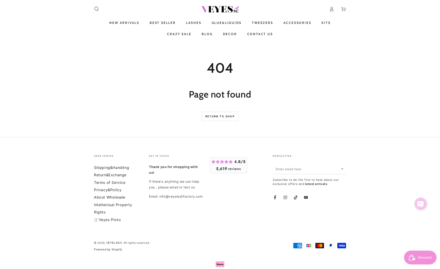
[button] (96, 9)
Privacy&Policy (107, 190)
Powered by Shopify (108, 249)
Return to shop (220, 116)
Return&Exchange (110, 175)
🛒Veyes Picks (107, 219)
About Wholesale (109, 197)
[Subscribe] (343, 169)
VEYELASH (114, 242)
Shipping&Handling (111, 167)
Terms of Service (110, 182)
